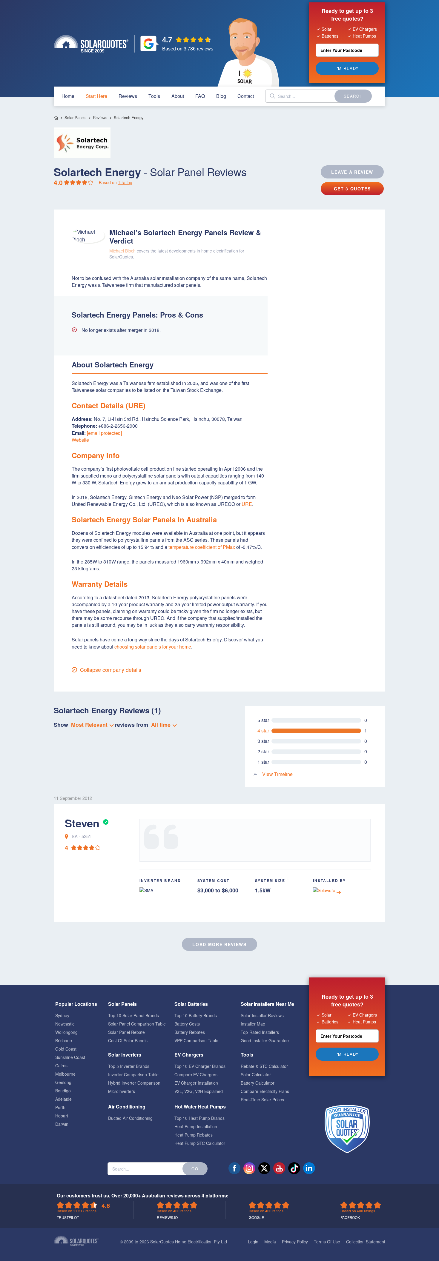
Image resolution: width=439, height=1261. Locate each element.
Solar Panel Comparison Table (137, 1024)
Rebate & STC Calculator (264, 1066)
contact (245, 96)
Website (80, 439)
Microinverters (121, 1091)
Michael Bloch (122, 251)
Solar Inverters (124, 1054)
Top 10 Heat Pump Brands (199, 1118)
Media (270, 1242)
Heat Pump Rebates (193, 1135)
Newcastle (65, 1024)
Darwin (61, 1124)
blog (221, 96)
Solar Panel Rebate (126, 1032)
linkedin (309, 1168)
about (177, 96)
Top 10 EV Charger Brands (199, 1066)
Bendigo (63, 1091)
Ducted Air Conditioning (130, 1118)
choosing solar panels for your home (152, 646)
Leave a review (352, 172)
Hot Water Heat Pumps (200, 1106)
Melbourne (65, 1074)
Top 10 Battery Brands (195, 1015)
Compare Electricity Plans (265, 1091)
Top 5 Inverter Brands (128, 1066)
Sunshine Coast (70, 1057)
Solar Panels (76, 117)
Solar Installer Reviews (262, 1015)
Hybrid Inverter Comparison (134, 1083)
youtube (279, 1168)
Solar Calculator (256, 1074)
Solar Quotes (91, 44)
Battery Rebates (189, 1032)
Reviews (128, 96)
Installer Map (253, 1024)
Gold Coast (65, 1049)
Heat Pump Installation (195, 1126)
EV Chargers (188, 1054)
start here (96, 96)
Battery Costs (187, 1024)
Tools (154, 96)
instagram (249, 1168)
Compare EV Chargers (195, 1074)
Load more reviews (219, 944)
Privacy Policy (295, 1242)
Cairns (61, 1065)
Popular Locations (76, 1003)
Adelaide (63, 1099)
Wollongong (66, 1032)
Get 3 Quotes (352, 189)
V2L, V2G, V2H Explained (198, 1091)
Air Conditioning (126, 1106)
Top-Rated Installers (260, 1032)
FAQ (200, 96)
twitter (264, 1168)
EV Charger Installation (196, 1083)
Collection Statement (365, 1242)
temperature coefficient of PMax (201, 546)
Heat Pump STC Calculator (199, 1143)
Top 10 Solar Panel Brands (133, 1015)
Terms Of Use (327, 1242)
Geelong (63, 1082)
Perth (60, 1107)
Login (253, 1242)
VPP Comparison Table (196, 1040)
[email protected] (104, 432)
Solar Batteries (191, 1003)
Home (56, 118)
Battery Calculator (257, 1083)
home (68, 96)
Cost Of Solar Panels (128, 1040)
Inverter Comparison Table (133, 1074)
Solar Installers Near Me (267, 1003)
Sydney (62, 1015)
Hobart (61, 1116)
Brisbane (63, 1040)
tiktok (294, 1168)
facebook (234, 1168)
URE (247, 504)
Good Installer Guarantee (265, 1040)
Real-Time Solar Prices (262, 1100)
